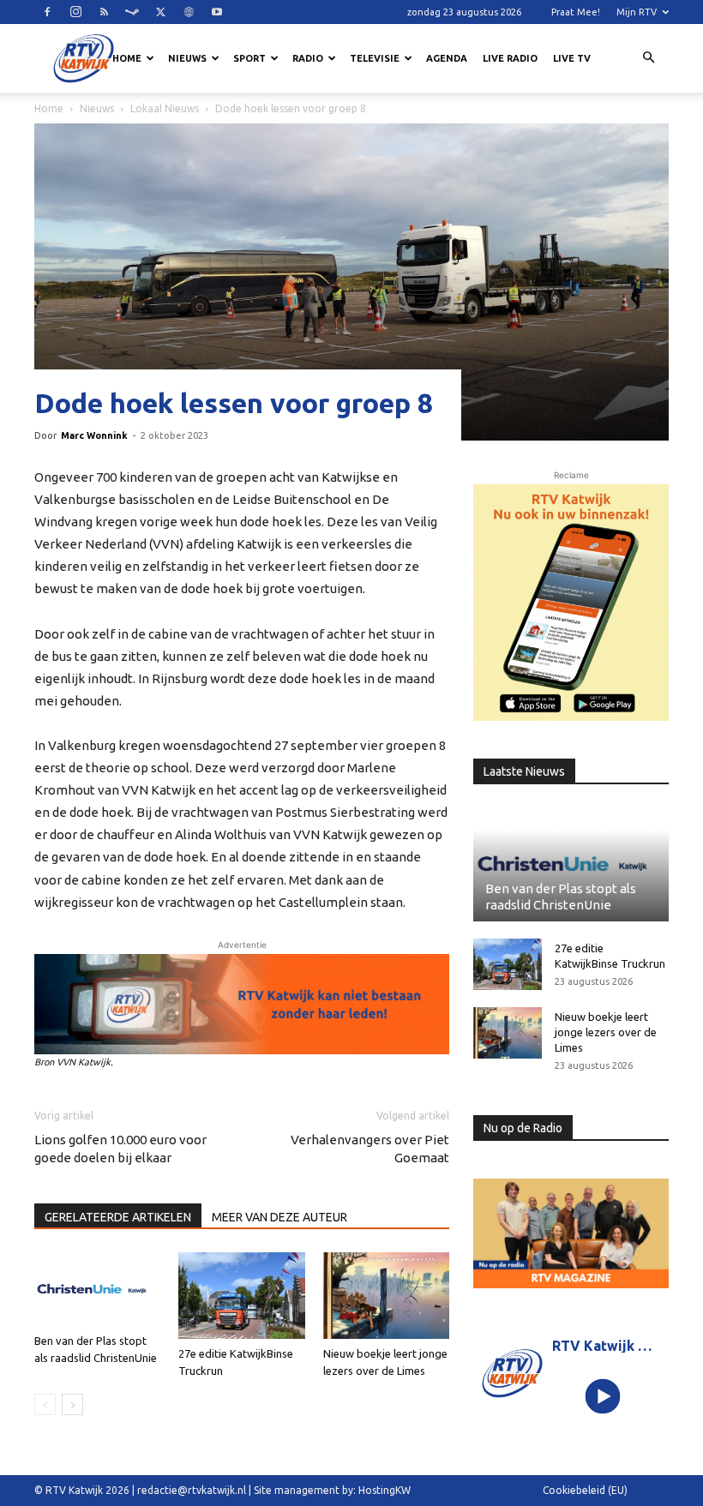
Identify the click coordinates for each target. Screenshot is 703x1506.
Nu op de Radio (523, 1128)
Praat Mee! (575, 12)
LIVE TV (572, 58)
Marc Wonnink (94, 435)
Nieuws (187, 58)
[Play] (603, 1396)
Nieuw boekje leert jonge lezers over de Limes (606, 1032)
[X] (160, 12)
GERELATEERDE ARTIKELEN (118, 1217)
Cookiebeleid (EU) (585, 1490)
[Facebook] (47, 12)
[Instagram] (75, 12)
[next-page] (72, 1404)
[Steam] (132, 12)
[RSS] (104, 12)
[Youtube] (217, 12)
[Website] (188, 12)
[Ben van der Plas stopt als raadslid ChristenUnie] (97, 1289)
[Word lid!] (241, 1004)
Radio (307, 58)
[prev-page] (45, 1404)
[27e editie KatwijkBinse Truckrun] (241, 1295)
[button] (648, 58)
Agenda (446, 58)
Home (126, 58)
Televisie (375, 58)
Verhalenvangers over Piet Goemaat (370, 1148)
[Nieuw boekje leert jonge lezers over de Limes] (386, 1295)
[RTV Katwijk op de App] (571, 602)
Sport (249, 58)
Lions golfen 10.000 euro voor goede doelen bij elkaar (120, 1148)
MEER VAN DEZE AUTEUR (279, 1217)
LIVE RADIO (510, 58)
